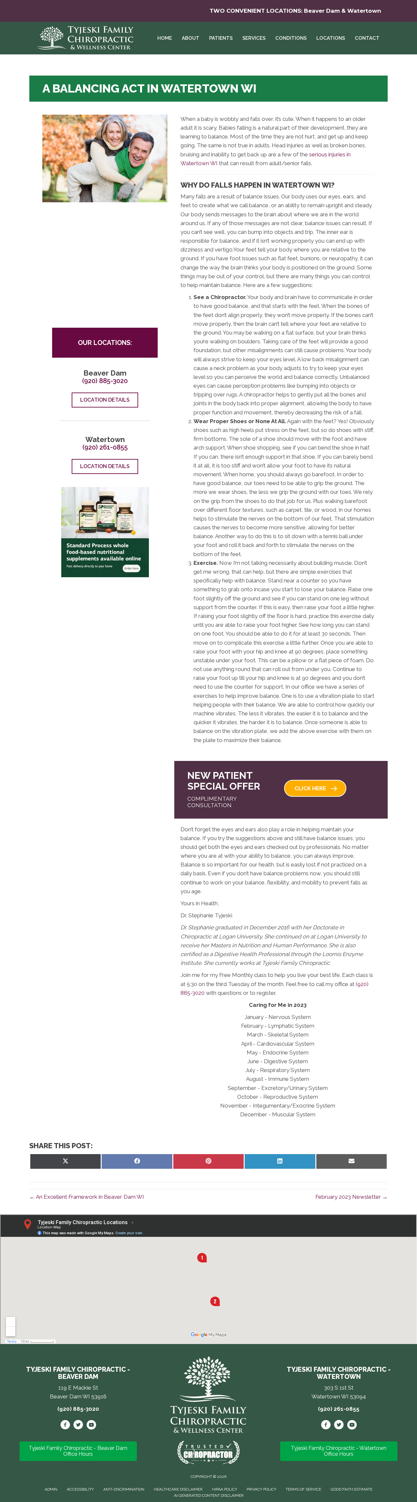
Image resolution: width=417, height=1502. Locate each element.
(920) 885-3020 (105, 381)
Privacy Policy (261, 1489)
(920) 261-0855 (105, 447)
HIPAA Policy (224, 1489)
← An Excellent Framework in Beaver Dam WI (86, 1197)
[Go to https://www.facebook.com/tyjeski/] (65, 1426)
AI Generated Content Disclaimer (209, 1495)
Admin (51, 1489)
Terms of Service (303, 1489)
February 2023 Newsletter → (351, 1197)
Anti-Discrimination (123, 1489)
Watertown (364, 10)
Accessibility (80, 1489)
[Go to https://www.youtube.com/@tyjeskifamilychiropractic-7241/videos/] (352, 1426)
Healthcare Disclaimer (178, 1489)
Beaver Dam (322, 10)
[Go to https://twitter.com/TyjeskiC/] (78, 1426)
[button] (315, 788)
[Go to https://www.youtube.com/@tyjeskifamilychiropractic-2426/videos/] (91, 1426)
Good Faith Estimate (351, 1489)
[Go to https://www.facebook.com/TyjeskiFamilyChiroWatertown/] (326, 1426)
